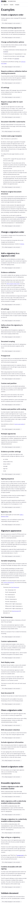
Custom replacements (8, 582)
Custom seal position (19, 424)
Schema (22, 244)
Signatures (6, 4)
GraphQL (11, 4)
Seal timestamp (15, 587)
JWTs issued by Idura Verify (13, 283)
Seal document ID (16, 611)
